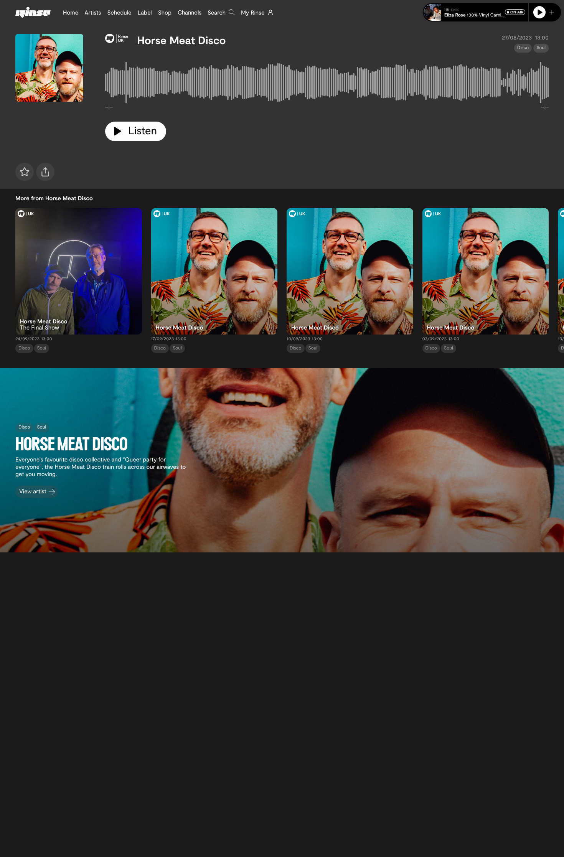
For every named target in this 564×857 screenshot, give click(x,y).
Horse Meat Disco (181, 39)
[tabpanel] (327, 84)
